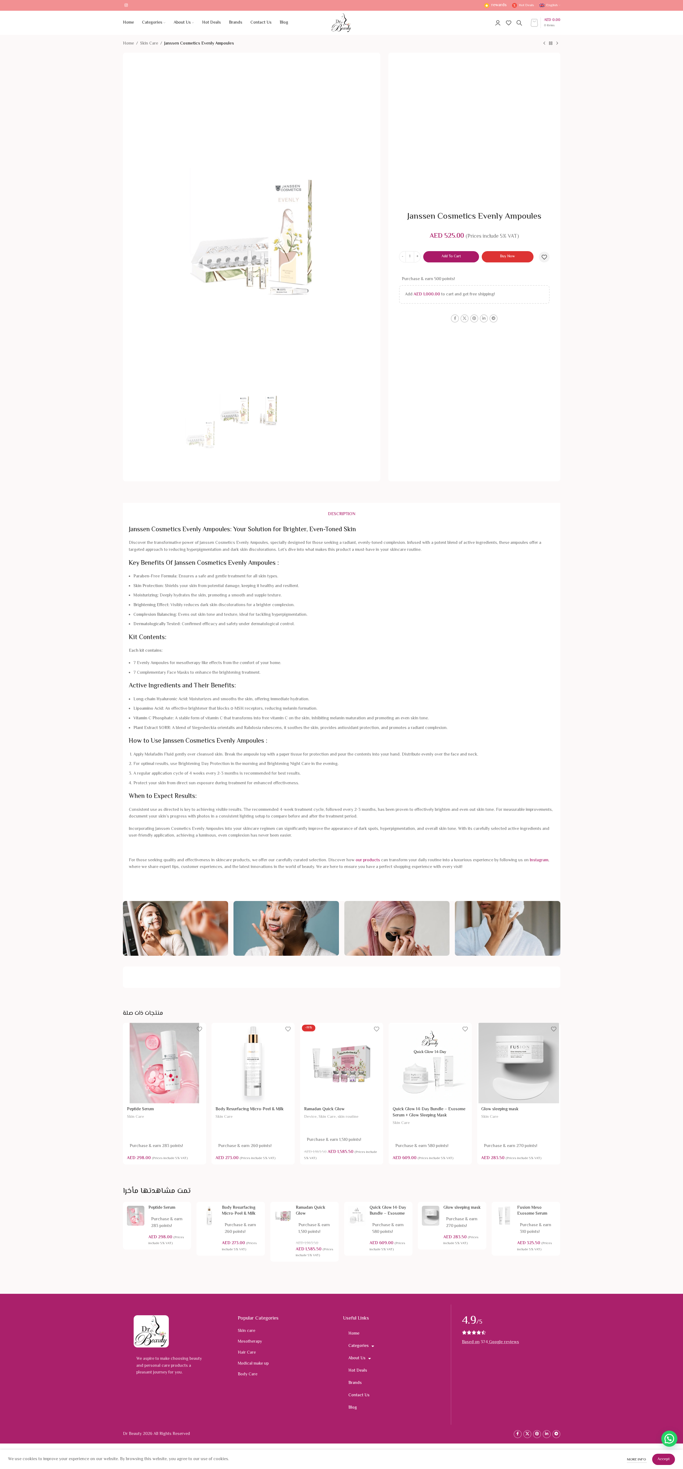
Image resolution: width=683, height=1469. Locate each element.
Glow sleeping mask (499, 1109)
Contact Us (359, 1395)
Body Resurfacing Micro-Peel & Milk (250, 1109)
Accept (664, 1459)
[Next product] (557, 43)
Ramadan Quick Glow (324, 1109)
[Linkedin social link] (484, 318)
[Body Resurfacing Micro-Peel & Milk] (253, 1063)
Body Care (247, 1374)
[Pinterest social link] (474, 318)
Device (310, 1117)
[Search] (519, 22)
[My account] (497, 22)
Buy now (507, 256)
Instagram (539, 860)
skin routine (348, 1117)
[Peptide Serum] (164, 1063)
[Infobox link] (495, 5)
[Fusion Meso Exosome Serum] (504, 1216)
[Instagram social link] (126, 5)
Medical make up (253, 1363)
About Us (357, 1358)
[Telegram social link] (494, 318)
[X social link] (465, 318)
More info (637, 1459)
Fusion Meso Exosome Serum (532, 1210)
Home (128, 43)
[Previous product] (544, 43)
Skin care (246, 1331)
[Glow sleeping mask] (518, 1063)
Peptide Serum (140, 1109)
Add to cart (451, 256)
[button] (669, 1439)
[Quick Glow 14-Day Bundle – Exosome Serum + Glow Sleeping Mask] (430, 1063)
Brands (355, 1383)
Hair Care (247, 1352)
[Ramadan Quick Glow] (341, 1063)
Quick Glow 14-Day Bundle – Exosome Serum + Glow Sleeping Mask (429, 1112)
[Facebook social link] (455, 318)
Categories (358, 1346)
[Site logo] (341, 23)
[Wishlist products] (508, 22)
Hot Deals (357, 1370)
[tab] (341, 514)
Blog (352, 1407)
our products (368, 860)
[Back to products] (550, 43)
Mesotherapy (250, 1341)
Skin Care (149, 43)
